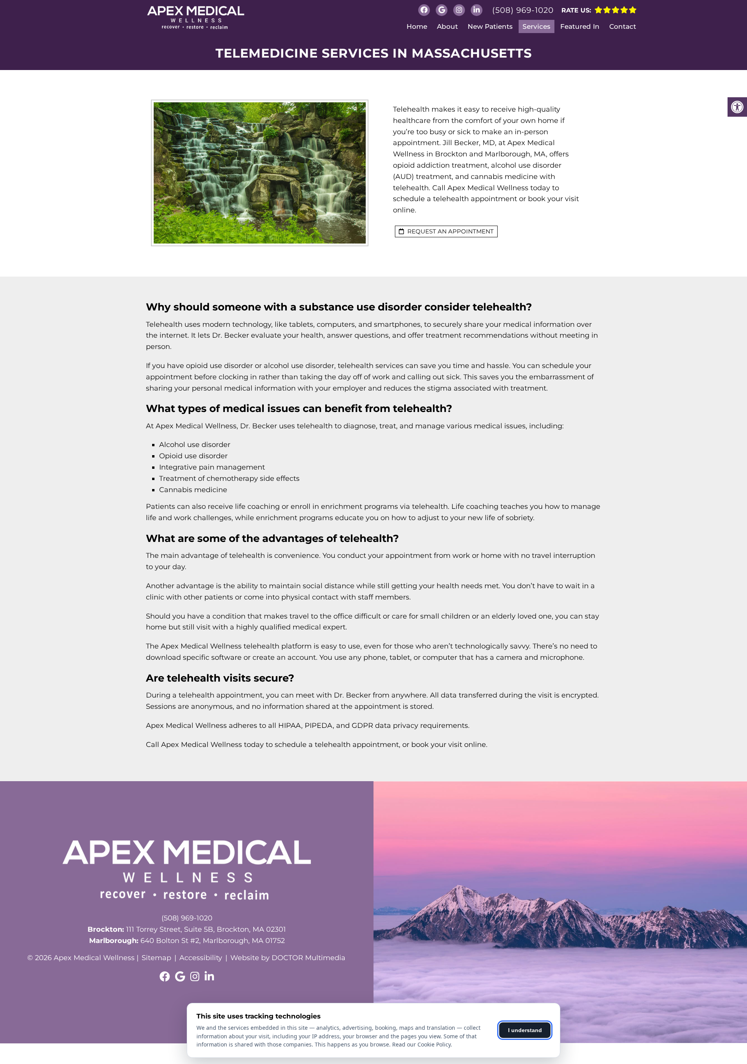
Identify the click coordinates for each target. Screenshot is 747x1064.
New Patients (490, 26)
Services (537, 26)
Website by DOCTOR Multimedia (287, 958)
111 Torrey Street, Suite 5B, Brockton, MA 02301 (187, 929)
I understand (525, 1030)
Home (417, 26)
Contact (622, 26)
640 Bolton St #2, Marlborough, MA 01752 (187, 940)
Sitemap (156, 958)
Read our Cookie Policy (421, 1044)
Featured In (580, 26)
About (447, 26)
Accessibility (200, 958)
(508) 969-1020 (523, 10)
